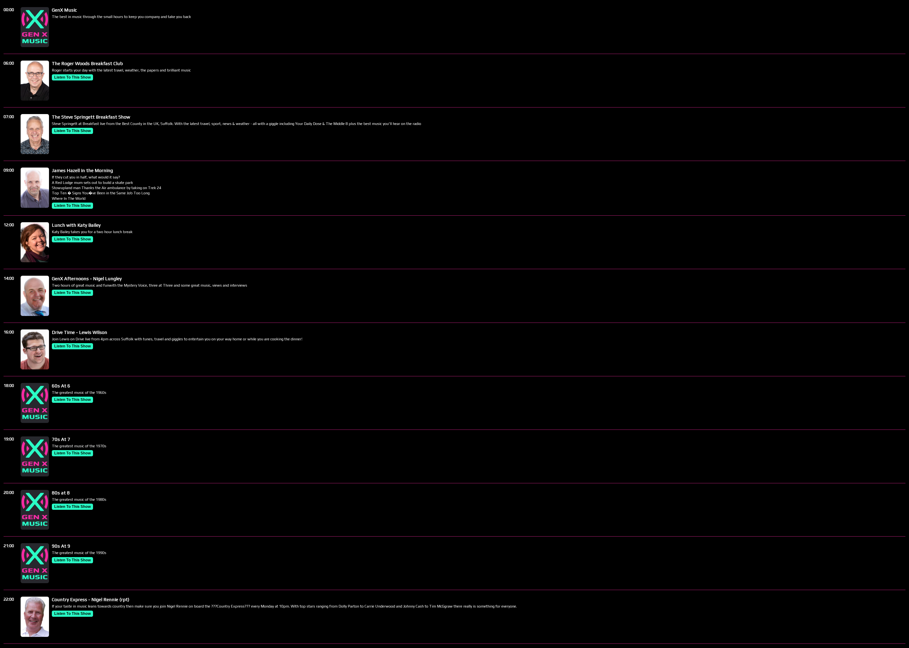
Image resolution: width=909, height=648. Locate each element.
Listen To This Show (72, 77)
